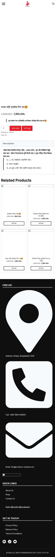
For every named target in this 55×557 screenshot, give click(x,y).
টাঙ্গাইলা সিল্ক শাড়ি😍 (14, 214)
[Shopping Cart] (53, 4)
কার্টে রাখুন (27, 128)
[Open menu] (4, 3)
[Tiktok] (9, 541)
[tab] (27, 143)
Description (8, 143)
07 (6, 135)
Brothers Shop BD (41, 553)
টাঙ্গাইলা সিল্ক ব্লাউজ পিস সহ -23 (41, 259)
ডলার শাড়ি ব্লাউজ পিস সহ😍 (14, 258)
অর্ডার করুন (15, 128)
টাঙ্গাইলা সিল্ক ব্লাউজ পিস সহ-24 (41, 215)
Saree (11, 132)
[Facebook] (4, 541)
